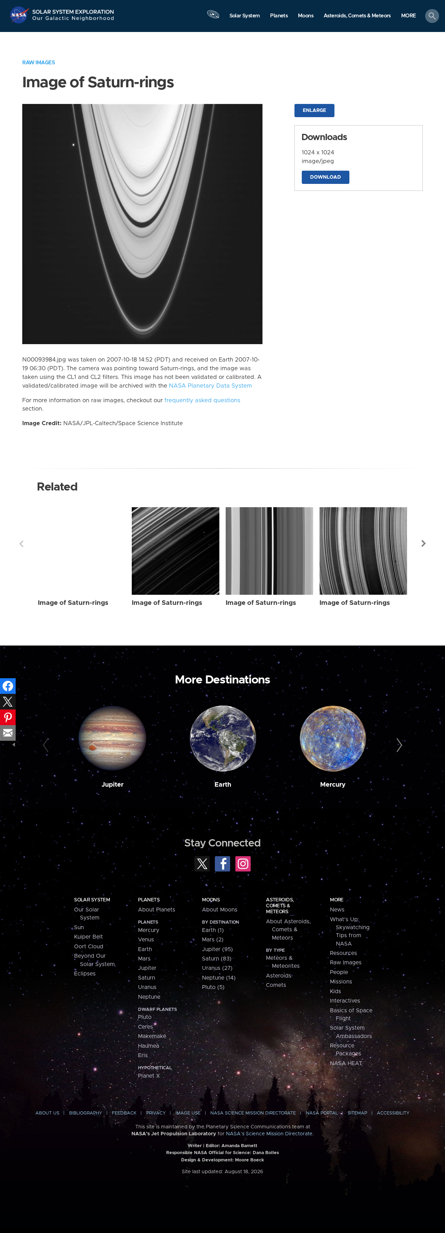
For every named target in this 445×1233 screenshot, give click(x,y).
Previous (21, 543)
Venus (146, 939)
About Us (47, 1113)
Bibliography (85, 1113)
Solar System (92, 900)
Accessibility (393, 1113)
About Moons (219, 909)
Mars (144, 959)
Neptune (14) (219, 978)
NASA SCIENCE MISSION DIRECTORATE (253, 1113)
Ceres (145, 1027)
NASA (20, 15)
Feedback (124, 1113)
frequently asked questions (202, 400)
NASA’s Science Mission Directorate (269, 1133)
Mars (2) (213, 939)
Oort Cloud (88, 946)
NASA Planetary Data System (210, 386)
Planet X (149, 1076)
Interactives (345, 1001)
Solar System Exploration (73, 10)
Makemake (152, 1036)
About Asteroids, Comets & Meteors (288, 930)
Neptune (149, 997)
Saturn (146, 978)
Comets (276, 985)
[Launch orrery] (213, 17)
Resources (343, 953)
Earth (223, 784)
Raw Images (38, 62)
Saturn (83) (217, 959)
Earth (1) (213, 930)
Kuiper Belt (88, 937)
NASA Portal (322, 1113)
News (337, 909)
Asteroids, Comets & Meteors (280, 906)
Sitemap (357, 1113)
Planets (149, 900)
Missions (341, 981)
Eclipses (85, 973)
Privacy (156, 1113)
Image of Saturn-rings (73, 603)
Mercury (333, 784)
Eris (143, 1055)
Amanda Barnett (239, 1146)
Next (424, 543)
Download (325, 177)
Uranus (147, 987)
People (339, 972)
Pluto (145, 1017)
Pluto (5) (213, 987)
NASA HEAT (346, 1063)
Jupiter (112, 784)
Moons (211, 900)
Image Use (188, 1113)
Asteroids (278, 976)
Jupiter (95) (217, 949)
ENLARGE (314, 110)
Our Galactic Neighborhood (73, 20)
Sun (79, 927)
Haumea (148, 1046)
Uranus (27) (217, 968)
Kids (335, 991)
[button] (408, 16)
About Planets (156, 909)
